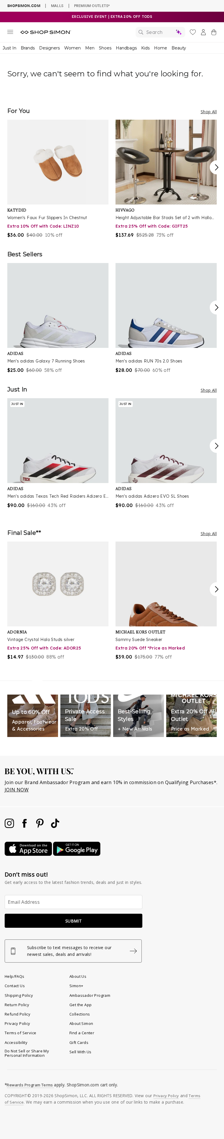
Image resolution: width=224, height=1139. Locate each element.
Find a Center (81, 1032)
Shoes (105, 48)
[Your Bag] (214, 33)
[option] (58, 179)
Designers (49, 48)
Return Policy (17, 1004)
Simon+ (76, 985)
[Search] (160, 32)
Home (160, 48)
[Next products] (217, 167)
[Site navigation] (10, 33)
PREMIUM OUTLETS (92, 5)
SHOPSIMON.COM (23, 5)
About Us (77, 976)
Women (72, 48)
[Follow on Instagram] (10, 826)
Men (89, 48)
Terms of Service (20, 1032)
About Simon (81, 1023)
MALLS (57, 5)
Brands (28, 48)
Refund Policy (17, 1014)
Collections (79, 1014)
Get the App (80, 1004)
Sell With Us (80, 1051)
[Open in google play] (76, 854)
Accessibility (16, 1042)
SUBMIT (73, 921)
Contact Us (15, 985)
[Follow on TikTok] (55, 826)
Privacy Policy (17, 1023)
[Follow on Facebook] (25, 826)
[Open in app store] (29, 854)
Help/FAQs (14, 976)
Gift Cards (78, 1042)
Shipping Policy (19, 995)
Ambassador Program (89, 995)
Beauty (179, 48)
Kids (145, 48)
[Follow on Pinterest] (40, 826)
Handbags (126, 48)
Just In (9, 48)
